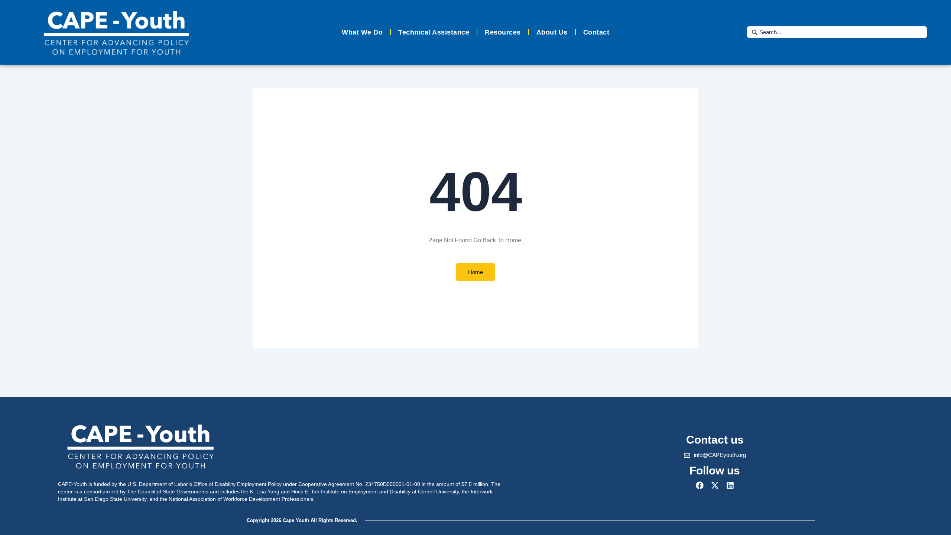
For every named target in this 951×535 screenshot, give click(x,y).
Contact (596, 32)
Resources (503, 32)
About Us (552, 32)
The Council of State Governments (167, 492)
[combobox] (837, 32)
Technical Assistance (433, 32)
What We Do (362, 32)
